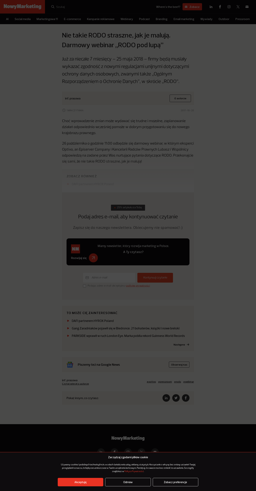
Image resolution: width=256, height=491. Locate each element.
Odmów (128, 482)
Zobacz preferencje (175, 482)
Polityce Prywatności (134, 471)
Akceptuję (80, 482)
